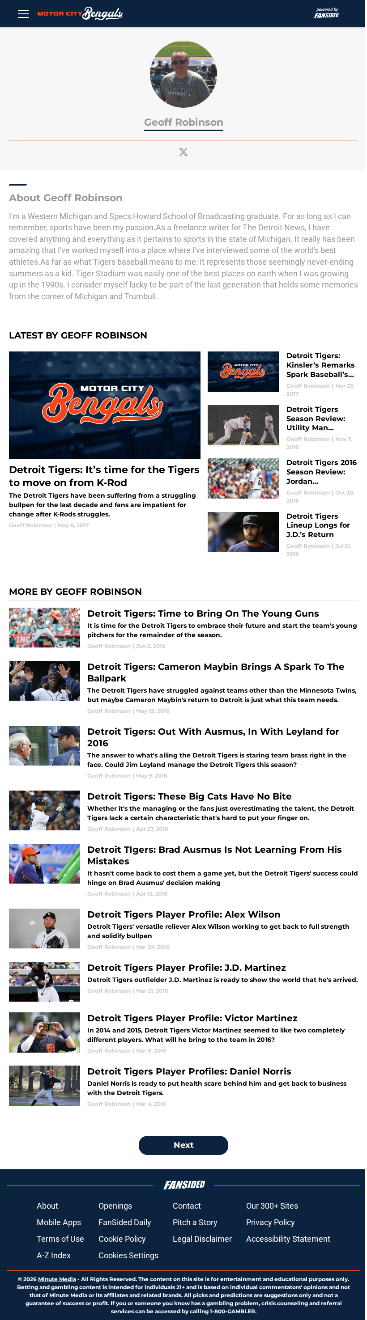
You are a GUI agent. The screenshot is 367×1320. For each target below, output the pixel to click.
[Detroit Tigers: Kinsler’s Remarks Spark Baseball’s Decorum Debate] (283, 374)
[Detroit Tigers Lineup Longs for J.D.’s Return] (283, 535)
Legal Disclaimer (202, 1239)
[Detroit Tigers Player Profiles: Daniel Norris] (183, 1087)
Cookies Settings (128, 1255)
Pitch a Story (195, 1222)
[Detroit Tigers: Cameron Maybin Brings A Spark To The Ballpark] (183, 688)
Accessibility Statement (288, 1239)
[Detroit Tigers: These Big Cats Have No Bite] (183, 812)
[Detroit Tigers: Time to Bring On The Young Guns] (183, 629)
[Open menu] (23, 13)
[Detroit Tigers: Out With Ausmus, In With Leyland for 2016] (183, 753)
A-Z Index (54, 1255)
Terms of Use (60, 1239)
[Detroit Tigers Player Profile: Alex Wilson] (183, 930)
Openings (115, 1205)
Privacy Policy (270, 1222)
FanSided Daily (124, 1222)
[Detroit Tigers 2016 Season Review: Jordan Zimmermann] (283, 481)
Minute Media (57, 1279)
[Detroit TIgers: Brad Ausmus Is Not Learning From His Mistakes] (183, 871)
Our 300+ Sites (272, 1205)
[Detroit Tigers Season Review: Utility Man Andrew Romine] (283, 428)
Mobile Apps (59, 1222)
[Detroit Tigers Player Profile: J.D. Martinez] (183, 982)
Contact (187, 1205)
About (47, 1205)
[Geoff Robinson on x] (183, 152)
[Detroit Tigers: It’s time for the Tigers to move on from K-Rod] (105, 440)
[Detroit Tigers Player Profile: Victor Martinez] (183, 1033)
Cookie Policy (122, 1239)
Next (184, 1145)
